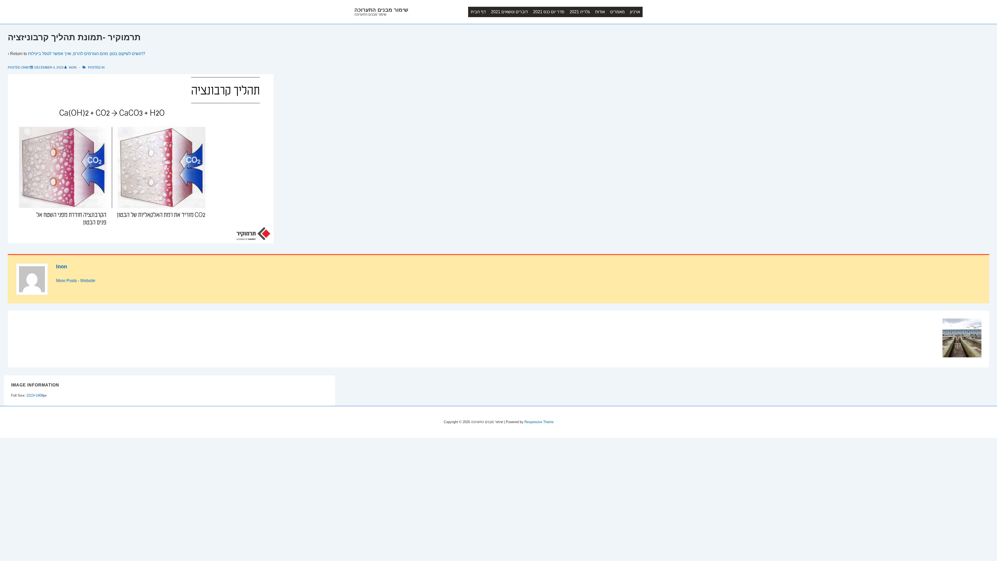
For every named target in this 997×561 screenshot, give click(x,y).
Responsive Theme (539, 422)
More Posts (66, 280)
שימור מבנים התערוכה (381, 10)
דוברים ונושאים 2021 (509, 12)
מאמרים (617, 12)
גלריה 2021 (580, 12)
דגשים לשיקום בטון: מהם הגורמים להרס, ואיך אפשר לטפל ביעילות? (86, 53)
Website (87, 280)
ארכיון (635, 12)
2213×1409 (34, 395)
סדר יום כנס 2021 (548, 12)
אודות (600, 12)
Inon (61, 266)
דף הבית (478, 12)
